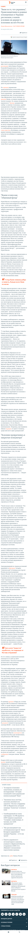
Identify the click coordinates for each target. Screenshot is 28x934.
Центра (12, 103)
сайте (11, 856)
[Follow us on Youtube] (2, 914)
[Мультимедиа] (8, 932)
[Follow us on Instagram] (6, 914)
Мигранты (14, 869)
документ (5, 723)
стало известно (5, 130)
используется (17, 733)
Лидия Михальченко (6, 26)
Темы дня (14, 894)
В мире (3, 6)
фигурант (12, 568)
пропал (3, 762)
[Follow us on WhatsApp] (16, 914)
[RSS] (24, 914)
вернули (8, 429)
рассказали (4, 66)
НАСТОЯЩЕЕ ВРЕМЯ (18, 26)
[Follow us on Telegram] (13, 914)
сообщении (4, 754)
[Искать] (19, 932)
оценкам (5, 87)
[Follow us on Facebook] (9, 914)
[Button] (23, 33)
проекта (11, 701)
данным (3, 99)
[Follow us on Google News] (20, 914)
